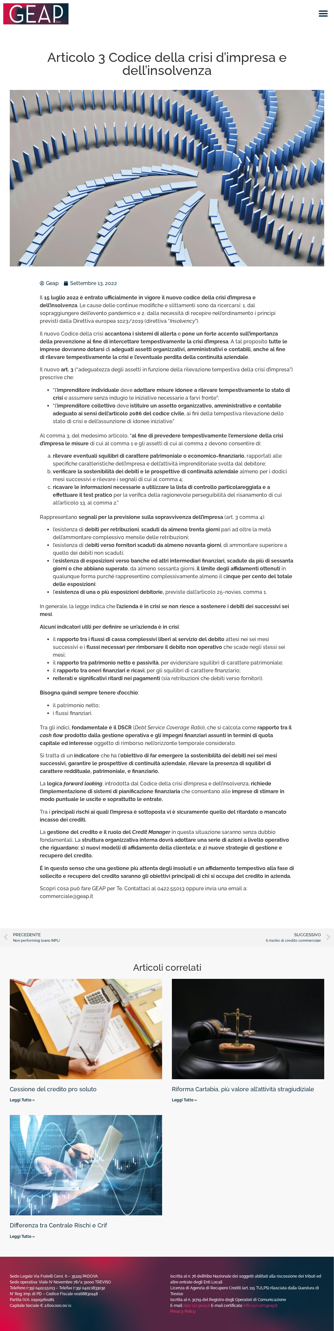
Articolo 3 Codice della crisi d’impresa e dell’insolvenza (167, 64)
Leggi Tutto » (22, 1100)
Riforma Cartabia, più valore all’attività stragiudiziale (243, 1089)
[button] (323, 14)
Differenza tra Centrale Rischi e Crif (58, 1225)
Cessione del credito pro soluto (53, 1089)
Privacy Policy (183, 1311)
